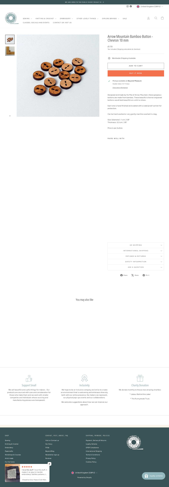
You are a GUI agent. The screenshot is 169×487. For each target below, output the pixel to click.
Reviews (48, 458)
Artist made (9, 458)
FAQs (47, 447)
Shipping (120, 49)
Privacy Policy (91, 458)
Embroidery (65, 18)
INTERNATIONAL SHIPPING (135, 251)
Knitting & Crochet (45, 18)
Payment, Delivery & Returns (96, 440)
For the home (10, 462)
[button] (49, 464)
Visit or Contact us (52, 440)
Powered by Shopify (84, 477)
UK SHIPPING (136, 245)
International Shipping (94, 451)
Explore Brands (109, 18)
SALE (125, 18)
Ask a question (136, 267)
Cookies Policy (91, 462)
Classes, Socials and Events (36, 22)
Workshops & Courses (13, 455)
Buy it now (136, 73)
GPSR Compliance (92, 447)
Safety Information (135, 262)
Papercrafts (9, 451)
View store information (120, 87)
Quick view (24, 342)
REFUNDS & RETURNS (136, 256)
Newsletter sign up (52, 455)
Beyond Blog (49, 451)
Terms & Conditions (93, 455)
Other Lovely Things (87, 18)
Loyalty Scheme (91, 444)
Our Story (48, 444)
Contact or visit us (62, 22)
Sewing (26, 18)
